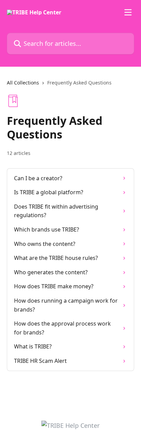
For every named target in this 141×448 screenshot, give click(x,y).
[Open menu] (128, 12)
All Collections (23, 82)
